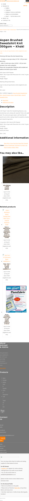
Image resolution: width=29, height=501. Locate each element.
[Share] (3, 498)
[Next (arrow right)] (1, 500)
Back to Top (2, 446)
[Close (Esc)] (4, 498)
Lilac (26, 145)
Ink (21, 145)
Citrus (11, 143)
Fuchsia (6, 145)
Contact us (4, 468)
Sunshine (9, 147)
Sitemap (1, 448)
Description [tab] (5, 100)
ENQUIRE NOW (2, 439)
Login (27, 2)
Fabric (7, 8)
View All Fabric (13, 29)
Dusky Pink (20, 143)
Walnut (13, 147)
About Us (5, 18)
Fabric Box (17, 488)
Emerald (26, 143)
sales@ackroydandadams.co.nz (7, 435)
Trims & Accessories (11, 14)
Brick (8, 143)
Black (5, 143)
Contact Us (6, 20)
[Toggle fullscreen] (1, 498)
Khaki (23, 145)
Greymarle (17, 145)
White (17, 147)
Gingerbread (11, 145)
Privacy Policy (3, 450)
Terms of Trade (3, 452)
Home (4, 4)
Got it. (27, 1)
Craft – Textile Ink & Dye (12, 16)
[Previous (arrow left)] (0, 500)
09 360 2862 (2, 1)
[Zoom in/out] (0, 498)
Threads (8, 10)
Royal (5, 147)
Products (6, 6)
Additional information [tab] (8, 102)
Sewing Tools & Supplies (13, 12)
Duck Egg (15, 143)
